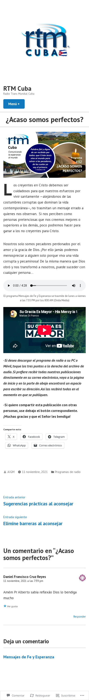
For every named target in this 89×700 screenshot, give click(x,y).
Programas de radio (68, 472)
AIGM (10, 472)
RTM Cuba (17, 88)
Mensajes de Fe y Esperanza (28, 657)
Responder (79, 616)
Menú (16, 103)
